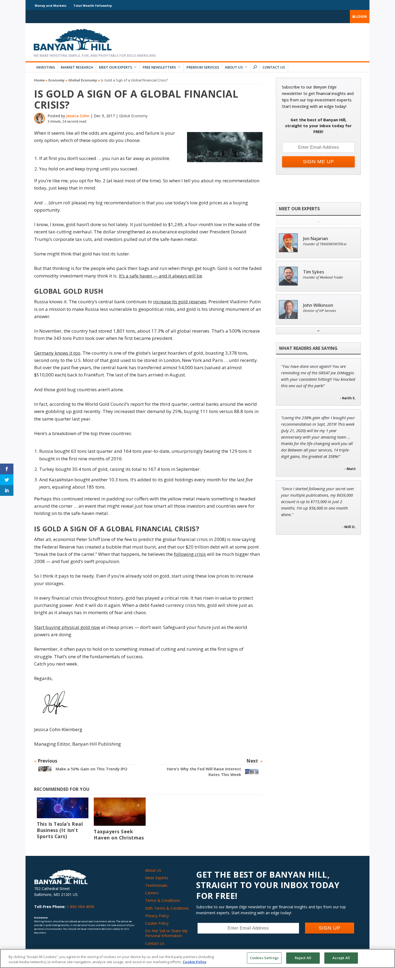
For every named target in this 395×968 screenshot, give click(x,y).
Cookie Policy (156, 923)
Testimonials (156, 885)
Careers (152, 892)
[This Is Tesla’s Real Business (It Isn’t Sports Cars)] (62, 808)
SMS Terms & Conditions (167, 908)
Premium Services (202, 67)
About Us (234, 67)
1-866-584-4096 (80, 906)
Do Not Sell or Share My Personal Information (166, 933)
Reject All (303, 957)
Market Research (77, 67)
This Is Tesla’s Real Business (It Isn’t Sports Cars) (60, 830)
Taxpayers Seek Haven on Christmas (119, 834)
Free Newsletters (159, 67)
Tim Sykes (313, 272)
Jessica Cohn (77, 115)
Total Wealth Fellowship (92, 5)
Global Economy (82, 80)
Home (39, 80)
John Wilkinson (318, 305)
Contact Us (274, 67)
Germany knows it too (57, 353)
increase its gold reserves (179, 301)
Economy (56, 80)
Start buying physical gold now (67, 627)
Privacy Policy (157, 915)
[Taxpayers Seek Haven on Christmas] (119, 812)
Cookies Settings (264, 957)
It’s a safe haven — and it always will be (160, 276)
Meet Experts (156, 877)
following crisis (190, 554)
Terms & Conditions (162, 900)
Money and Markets (50, 5)
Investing (45, 67)
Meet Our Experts (115, 67)
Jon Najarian (315, 238)
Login (361, 16)
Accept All (341, 957)
